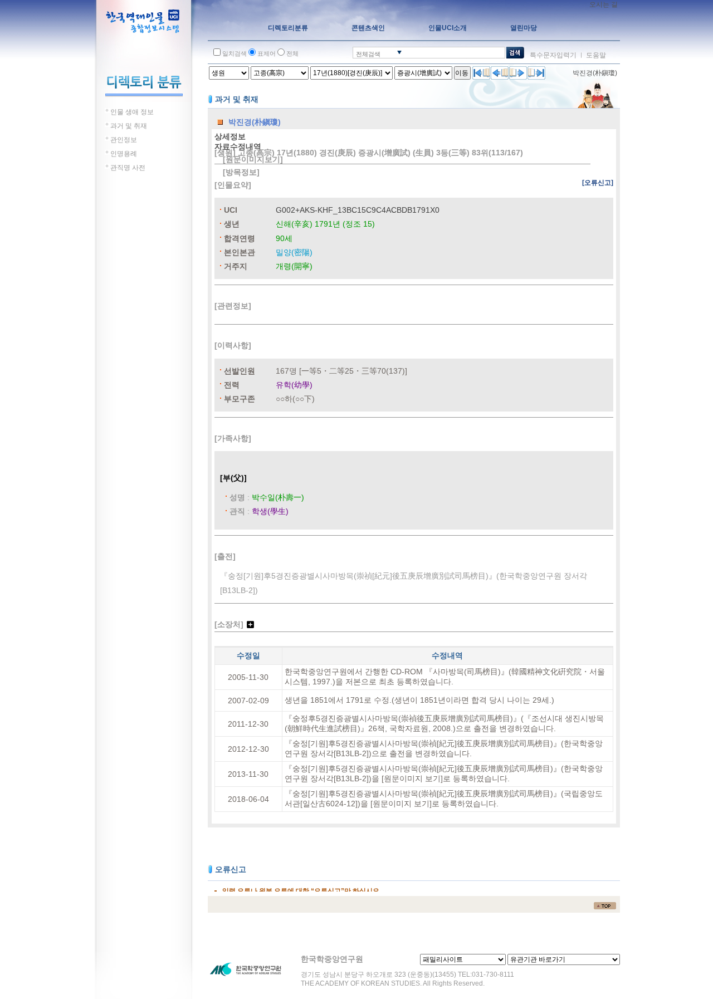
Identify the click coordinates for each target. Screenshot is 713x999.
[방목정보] (241, 172)
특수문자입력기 (553, 55)
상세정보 (230, 136)
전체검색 (368, 54)
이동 (461, 73)
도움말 (596, 55)
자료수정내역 (237, 146)
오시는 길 (603, 4)
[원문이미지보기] (253, 159)
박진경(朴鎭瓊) (595, 73)
